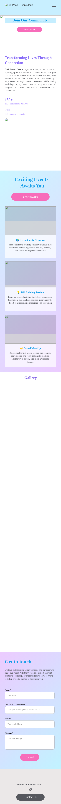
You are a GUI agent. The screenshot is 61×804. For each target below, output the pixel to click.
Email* (8, 718)
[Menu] (54, 7)
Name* (8, 690)
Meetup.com (29, 29)
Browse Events (30, 196)
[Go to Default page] (30, 789)
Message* (9, 733)
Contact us (30, 797)
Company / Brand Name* (15, 704)
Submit (30, 757)
